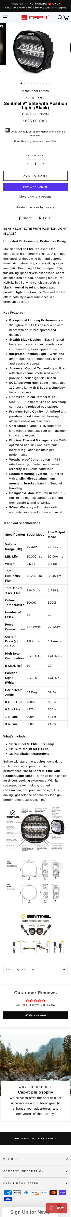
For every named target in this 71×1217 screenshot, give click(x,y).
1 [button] (21, 83)
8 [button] (44, 84)
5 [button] (35, 84)
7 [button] (41, 84)
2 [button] (25, 84)
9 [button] (47, 84)
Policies (11, 1159)
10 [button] (50, 84)
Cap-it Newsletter (21, 1183)
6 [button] (38, 84)
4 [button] (31, 84)
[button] (30, 1212)
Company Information (23, 1171)
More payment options (35, 196)
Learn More (35, 135)
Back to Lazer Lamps (38, 1138)
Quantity (35, 155)
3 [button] (28, 84)
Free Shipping (22, 141)
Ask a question (20, 969)
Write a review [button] (35, 1015)
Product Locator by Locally (35, 207)
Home (25, 90)
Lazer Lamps (39, 90)
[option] (35, 6)
